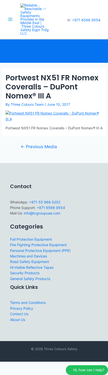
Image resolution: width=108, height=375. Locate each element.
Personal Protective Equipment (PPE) (40, 250)
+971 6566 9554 (86, 20)
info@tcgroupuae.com (42, 213)
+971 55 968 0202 (44, 202)
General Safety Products (30, 279)
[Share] (27, 365)
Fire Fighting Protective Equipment (38, 245)
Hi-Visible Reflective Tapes (31, 267)
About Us (17, 319)
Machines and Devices (28, 256)
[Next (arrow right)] (16, 372)
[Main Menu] (10, 19)
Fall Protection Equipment (31, 239)
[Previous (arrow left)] (5, 372)
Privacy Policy (21, 308)
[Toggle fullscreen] (16, 365)
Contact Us (19, 314)
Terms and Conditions (28, 302)
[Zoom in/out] (5, 365)
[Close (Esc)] (38, 365)
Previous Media (39, 146)
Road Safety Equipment (29, 261)
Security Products (24, 273)
